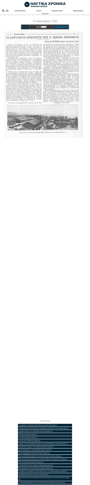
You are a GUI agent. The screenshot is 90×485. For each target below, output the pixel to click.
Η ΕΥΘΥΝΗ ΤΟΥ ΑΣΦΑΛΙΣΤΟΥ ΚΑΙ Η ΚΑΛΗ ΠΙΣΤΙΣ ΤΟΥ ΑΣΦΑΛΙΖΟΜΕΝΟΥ (43, 471)
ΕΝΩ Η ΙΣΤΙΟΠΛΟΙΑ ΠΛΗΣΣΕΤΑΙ (31, 462)
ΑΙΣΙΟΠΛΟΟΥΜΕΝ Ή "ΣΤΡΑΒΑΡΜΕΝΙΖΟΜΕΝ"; (35, 450)
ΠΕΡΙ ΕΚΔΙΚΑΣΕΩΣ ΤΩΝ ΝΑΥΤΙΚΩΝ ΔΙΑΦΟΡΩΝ (36, 468)
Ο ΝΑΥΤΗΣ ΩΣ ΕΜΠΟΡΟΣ (29, 440)
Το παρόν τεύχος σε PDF (60, 27)
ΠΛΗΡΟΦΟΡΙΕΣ (20, 11)
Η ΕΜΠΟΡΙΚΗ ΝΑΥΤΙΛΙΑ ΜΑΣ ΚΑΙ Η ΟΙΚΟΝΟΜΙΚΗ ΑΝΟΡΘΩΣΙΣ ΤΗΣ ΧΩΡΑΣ (43, 428)
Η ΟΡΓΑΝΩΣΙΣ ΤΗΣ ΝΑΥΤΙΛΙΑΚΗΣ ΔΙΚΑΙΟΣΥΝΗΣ (36, 465)
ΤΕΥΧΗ (38, 11)
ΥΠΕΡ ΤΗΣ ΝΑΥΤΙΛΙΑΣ (28, 434)
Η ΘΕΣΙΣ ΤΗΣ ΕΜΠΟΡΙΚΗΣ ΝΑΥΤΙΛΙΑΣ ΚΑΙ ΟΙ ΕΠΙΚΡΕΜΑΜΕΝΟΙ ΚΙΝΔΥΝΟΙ (43, 444)
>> (49, 27)
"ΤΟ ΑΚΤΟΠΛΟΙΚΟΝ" (28, 437)
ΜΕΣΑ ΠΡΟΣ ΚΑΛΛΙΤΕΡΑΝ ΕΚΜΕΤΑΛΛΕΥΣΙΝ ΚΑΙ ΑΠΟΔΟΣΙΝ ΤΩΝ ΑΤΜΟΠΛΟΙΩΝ (44, 478)
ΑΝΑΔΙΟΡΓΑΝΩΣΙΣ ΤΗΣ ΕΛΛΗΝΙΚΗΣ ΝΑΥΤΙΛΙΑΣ (36, 431)
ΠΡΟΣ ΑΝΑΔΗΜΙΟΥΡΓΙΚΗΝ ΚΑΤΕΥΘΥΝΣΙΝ (34, 453)
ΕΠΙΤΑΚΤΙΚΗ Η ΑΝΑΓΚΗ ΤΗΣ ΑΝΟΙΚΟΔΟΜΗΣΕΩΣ (36, 447)
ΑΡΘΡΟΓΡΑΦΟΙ (57, 11)
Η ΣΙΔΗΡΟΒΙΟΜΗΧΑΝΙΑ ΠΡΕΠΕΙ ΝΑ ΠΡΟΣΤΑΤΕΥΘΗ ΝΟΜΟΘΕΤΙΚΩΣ (42, 482)
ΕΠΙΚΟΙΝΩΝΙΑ (78, 11)
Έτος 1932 (25, 27)
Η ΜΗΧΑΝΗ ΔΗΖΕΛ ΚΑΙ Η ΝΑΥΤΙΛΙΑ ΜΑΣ (33, 474)
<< (33, 27)
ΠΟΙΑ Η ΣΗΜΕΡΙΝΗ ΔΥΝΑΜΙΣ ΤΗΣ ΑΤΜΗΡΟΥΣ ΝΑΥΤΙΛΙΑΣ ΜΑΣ (40, 456)
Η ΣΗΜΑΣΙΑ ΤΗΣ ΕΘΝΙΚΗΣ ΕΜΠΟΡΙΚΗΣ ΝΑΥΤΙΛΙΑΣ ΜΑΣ (38, 425)
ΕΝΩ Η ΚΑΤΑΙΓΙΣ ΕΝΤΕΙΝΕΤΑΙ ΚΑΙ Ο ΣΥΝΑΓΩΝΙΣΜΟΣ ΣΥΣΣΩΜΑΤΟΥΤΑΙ (43, 459)
